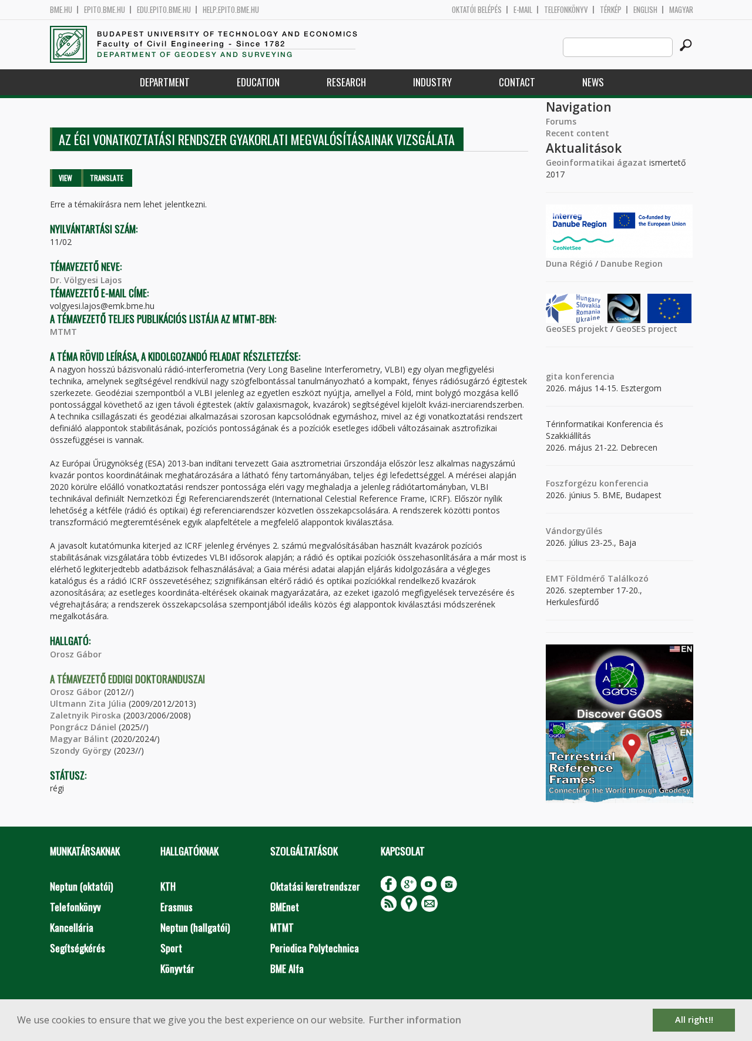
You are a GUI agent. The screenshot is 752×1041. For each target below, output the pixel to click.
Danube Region (631, 263)
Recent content (577, 133)
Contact (517, 82)
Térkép (611, 10)
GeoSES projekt (577, 328)
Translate (106, 178)
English (645, 10)
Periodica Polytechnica (314, 948)
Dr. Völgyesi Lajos (86, 280)
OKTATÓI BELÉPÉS (477, 10)
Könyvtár (177, 968)
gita (554, 376)
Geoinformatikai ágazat (596, 162)
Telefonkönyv (566, 10)
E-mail (522, 10)
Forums (561, 121)
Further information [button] (415, 1019)
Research (346, 82)
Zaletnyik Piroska (85, 715)
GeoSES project (646, 328)
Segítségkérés (77, 948)
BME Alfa (287, 968)
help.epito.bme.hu (231, 10)
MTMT (63, 331)
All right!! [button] (694, 1019)
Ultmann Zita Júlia (88, 703)
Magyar (681, 10)
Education (258, 82)
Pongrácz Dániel (83, 727)
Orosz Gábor (76, 654)
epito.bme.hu (104, 10)
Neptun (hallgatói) (195, 927)
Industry (432, 82)
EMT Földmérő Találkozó (597, 578)
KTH (168, 886)
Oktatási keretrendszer (315, 886)
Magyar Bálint (79, 738)
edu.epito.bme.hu (164, 10)
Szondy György (81, 750)
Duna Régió (569, 263)
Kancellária (71, 927)
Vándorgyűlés (574, 530)
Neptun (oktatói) (81, 886)
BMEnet (284, 906)
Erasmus (176, 906)
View (65, 178)
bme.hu (61, 10)
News (593, 82)
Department (165, 82)
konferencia (589, 376)
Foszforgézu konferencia (597, 483)
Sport (171, 948)
